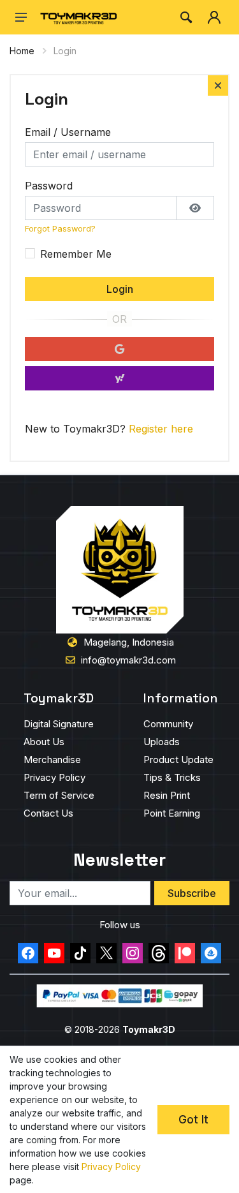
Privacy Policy (54, 777)
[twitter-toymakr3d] (106, 953)
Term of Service (59, 795)
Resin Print (166, 795)
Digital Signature (59, 724)
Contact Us (48, 813)
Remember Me (76, 254)
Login (119, 289)
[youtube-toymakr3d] (54, 953)
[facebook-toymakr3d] (28, 953)
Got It (193, 1119)
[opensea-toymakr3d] (211, 953)
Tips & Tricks (172, 777)
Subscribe (192, 893)
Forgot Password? (60, 228)
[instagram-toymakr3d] (132, 953)
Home (22, 50)
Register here (161, 428)
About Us (44, 742)
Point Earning (171, 813)
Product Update (178, 759)
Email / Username (68, 132)
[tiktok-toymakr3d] (80, 953)
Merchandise (52, 759)
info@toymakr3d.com (128, 660)
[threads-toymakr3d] (159, 953)
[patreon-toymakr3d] (185, 953)
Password (49, 185)
